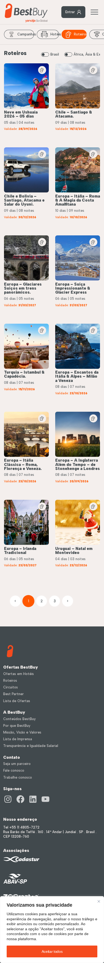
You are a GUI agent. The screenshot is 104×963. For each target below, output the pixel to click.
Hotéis (54, 34)
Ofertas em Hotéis (18, 674)
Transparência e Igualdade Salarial (30, 746)
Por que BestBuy (16, 726)
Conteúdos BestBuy (19, 719)
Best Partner (13, 694)
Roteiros (80, 34)
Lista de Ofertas (16, 701)
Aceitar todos (52, 951)
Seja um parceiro (17, 764)
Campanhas (25, 34)
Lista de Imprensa (17, 739)
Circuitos (10, 687)
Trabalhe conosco (17, 777)
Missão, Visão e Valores (22, 732)
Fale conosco (13, 770)
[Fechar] (99, 901)
